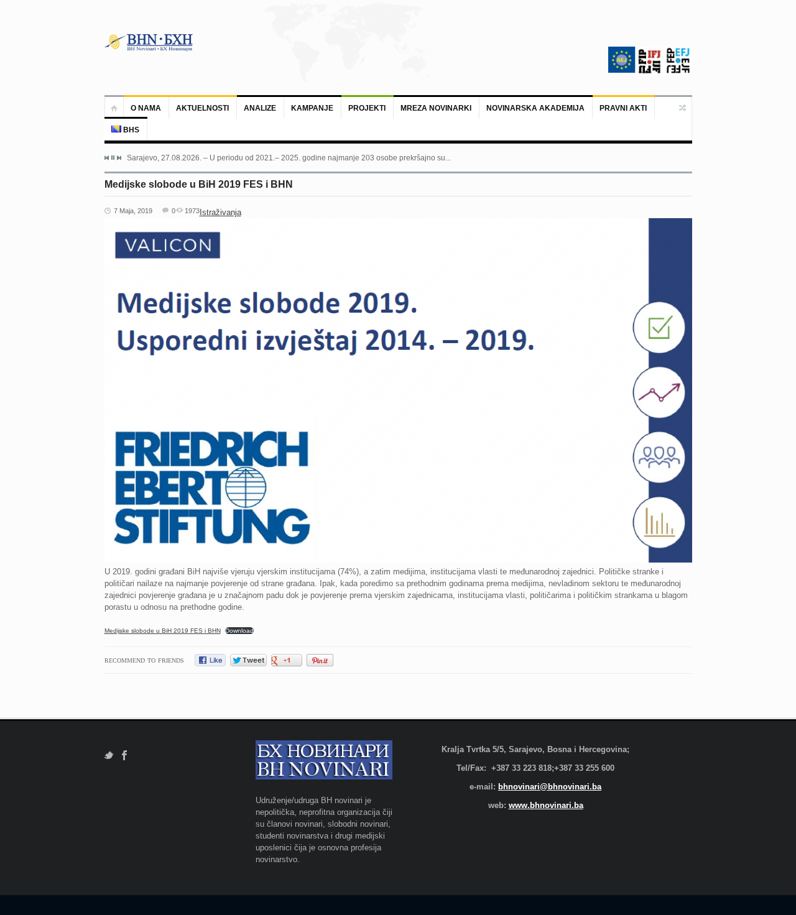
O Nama (146, 108)
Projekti (367, 108)
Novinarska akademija (535, 108)
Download (239, 630)
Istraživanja (220, 212)
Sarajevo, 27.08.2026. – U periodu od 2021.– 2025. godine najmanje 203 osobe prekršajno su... (289, 158)
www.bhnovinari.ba (546, 805)
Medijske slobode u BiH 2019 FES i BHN (162, 630)
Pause (112, 157)
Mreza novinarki (435, 108)
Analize (260, 108)
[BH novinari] (149, 42)
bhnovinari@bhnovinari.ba (549, 786)
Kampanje (312, 108)
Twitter (108, 755)
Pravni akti (623, 108)
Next (119, 157)
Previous (107, 157)
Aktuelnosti (202, 108)
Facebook (124, 755)
